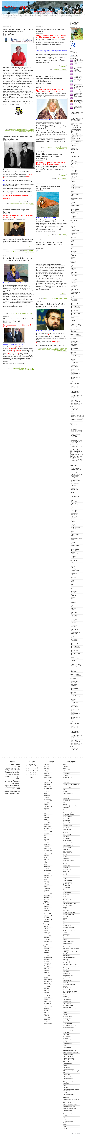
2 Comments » (64, 297)
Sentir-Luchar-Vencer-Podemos (71, 1009)
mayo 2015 (46, 839)
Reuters (72, 151)
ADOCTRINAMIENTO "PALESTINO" (51, 348)
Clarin (72, 167)
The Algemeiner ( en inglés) (70, 1052)
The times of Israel (75, 316)
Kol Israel (73, 240)
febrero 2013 (47, 888)
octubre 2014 (47, 852)
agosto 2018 (46, 802)
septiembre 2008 (48, 985)
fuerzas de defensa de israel (12, 772)
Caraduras (39, 349)
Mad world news (74, 289)
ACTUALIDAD (15, 765)
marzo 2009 (47, 974)
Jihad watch (73, 286)
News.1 (72, 248)
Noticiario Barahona (75, 194)
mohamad (64, 235)
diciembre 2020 (48, 777)
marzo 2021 (46, 773)
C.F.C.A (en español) (75, 356)
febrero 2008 (47, 997)
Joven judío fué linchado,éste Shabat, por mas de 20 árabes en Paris (76, 126)
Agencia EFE (74, 145)
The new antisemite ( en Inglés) (71, 1071)
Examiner (73, 273)
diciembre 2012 (47, 892)
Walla (72, 254)
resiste (65, 70)
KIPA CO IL (73, 237)
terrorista (65, 236)
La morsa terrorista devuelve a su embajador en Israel (48, 187)
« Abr (31, 777)
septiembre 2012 (48, 897)
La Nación (73, 188)
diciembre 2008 (48, 979)
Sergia (65, 1014)
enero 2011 (46, 934)
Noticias (14, 785)
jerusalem (16, 781)
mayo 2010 (46, 948)
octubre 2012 (47, 895)
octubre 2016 (47, 812)
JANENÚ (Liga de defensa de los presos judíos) (77, 396)
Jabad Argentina (74, 408)
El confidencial (74, 169)
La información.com (75, 187)
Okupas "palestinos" (46, 349)
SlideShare (8, 790)
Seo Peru (65, 1011)
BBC (72, 166)
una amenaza (31, 252)
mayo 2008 (46, 992)
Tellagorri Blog (67, 1047)
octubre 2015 (47, 830)
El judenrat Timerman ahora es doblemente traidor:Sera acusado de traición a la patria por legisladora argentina (49, 79)
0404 (72, 353)
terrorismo (16, 790)
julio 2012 (46, 901)
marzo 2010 (46, 952)
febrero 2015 (47, 844)
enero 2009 (46, 977)
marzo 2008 (47, 996)
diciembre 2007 (47, 1001)
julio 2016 (46, 813)
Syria (13, 790)
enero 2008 (46, 999)
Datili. (72, 358)
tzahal (11, 793)
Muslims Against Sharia (76, 292)
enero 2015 (46, 846)
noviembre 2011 (48, 915)
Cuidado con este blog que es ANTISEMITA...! (77, 113)
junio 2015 (46, 837)
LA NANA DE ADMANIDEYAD (78, 101)
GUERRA (37, 15)
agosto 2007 (46, 1008)
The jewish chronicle (75, 307)
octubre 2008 (47, 983)
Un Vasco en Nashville (69, 1106)
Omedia (73, 250)
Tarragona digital (67, 1043)
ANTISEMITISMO (9, 766)
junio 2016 (46, 815)
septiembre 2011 (48, 919)
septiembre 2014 (48, 853)
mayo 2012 (46, 905)
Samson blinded (74, 299)
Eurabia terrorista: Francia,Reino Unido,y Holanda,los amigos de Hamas (50, 305)
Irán (17, 779)
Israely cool (73, 282)
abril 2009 (46, 972)
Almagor (73, 385)
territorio (65, 180)
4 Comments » (31, 250)
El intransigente (74, 173)
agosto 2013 (46, 877)
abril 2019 (46, 792)
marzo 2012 (46, 908)
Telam (72, 152)
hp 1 (21, 313)
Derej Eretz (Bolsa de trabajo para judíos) (75, 392)
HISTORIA (25, 15)
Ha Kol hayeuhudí (75, 229)
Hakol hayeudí (74, 361)
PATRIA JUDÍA (16, 8)
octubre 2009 (47, 961)
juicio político (59, 147)
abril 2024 (46, 764)
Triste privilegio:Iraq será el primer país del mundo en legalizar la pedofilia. (76, 133)
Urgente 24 (73, 216)
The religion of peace (75, 313)
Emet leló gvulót (74, 224)
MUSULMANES (21, 369)
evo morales (17, 251)
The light (65, 1065)
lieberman (24, 313)
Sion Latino (73, 345)
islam (6, 781)
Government (16, 774)
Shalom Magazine (68, 1016)
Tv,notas (73, 212)
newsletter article (30, 313)
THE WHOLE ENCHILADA (70, 1080)
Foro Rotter (73, 359)
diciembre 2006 (48, 1023)
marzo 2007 (47, 1017)
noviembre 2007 (48, 1003)
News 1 (72, 247)
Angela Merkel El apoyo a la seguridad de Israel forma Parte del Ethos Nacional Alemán (18, 31)
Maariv (72, 241)
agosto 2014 (46, 855)
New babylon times (68, 936)
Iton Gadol (73, 185)
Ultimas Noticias (74, 213)
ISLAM (31, 15)
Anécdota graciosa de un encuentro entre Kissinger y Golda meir (17, 137)
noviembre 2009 (48, 959)
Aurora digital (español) (76, 164)
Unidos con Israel (75, 215)
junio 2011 (46, 925)
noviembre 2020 (48, 779)
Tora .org (73, 411)
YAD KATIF (73, 255)
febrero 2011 (47, 932)
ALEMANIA (13, 126)
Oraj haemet (74, 409)
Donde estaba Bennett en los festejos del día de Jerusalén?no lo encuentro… (76, 476)
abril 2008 (46, 994)
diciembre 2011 (47, 914)
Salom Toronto (74, 253)
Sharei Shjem (74, 342)
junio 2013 (46, 881)
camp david (46, 235)
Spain (11, 790)
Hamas (7, 776)
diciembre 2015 (47, 826)
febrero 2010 (47, 954)
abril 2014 (46, 863)
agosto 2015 (46, 833)
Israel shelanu (74, 233)
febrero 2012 (47, 910)
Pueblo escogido (67, 977)
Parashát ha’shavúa (66, 15)
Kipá (72, 238)
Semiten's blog (67, 1007)
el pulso (54, 147)
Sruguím (73, 376)
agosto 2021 (46, 766)
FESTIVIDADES (76, 15)
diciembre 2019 (47, 786)
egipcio (55, 235)
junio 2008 (46, 990)
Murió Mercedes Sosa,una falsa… (78, 67)
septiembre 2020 (48, 782)
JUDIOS (7, 783)
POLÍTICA (38, 87)
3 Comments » (64, 69)
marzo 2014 (46, 864)
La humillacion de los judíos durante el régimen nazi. (76, 123)
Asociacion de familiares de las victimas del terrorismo (76, 389)
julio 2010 (46, 945)
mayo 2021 (46, 770)
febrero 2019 (47, 795)
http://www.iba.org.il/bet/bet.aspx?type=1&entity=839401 (50, 345)
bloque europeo (55, 298)
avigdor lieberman (48, 179)
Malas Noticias (67, 911)
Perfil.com (73, 201)
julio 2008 (46, 988)
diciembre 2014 (47, 848)
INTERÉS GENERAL (21, 126)
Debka (72, 271)
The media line (74, 310)
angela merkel (13, 129)
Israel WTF (73, 184)
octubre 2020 (47, 781)
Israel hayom (74, 231)
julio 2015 (46, 835)
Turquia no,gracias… (68, 1094)
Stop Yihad (73, 347)
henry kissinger (26, 203)
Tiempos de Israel (75, 210)
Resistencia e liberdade (69, 984)
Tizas (64, 1085)
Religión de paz (14, 788)
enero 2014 (46, 868)
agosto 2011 (46, 921)
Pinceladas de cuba (68, 975)
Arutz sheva (73, 355)
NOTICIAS (44, 15)
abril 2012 (46, 906)
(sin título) (73, 467)
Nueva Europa (67, 945)
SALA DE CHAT (74, 341)
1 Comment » (31, 127)
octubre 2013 (47, 874)
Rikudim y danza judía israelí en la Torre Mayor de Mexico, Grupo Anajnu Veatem (71, 991)
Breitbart (73, 265)
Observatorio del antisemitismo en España (76, 198)
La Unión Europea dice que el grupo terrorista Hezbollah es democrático (49, 243)
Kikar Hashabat (74, 366)
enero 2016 (46, 824)
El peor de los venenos (76, 437)
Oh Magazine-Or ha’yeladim (70, 952)
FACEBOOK (10, 771)
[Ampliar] (36, 48)
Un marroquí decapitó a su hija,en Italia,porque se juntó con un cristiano (77, 119)
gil (52, 70)
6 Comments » (64, 146)
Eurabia (10, 310)
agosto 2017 (46, 808)
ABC (72, 160)
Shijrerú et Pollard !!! (75, 401)
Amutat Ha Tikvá (75, 386)
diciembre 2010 (47, 935)
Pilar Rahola (66, 973)
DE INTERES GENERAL (55, 297)
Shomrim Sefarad (68, 1031)
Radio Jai (73, 203)
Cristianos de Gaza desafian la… (78, 81)
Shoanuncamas (67, 1029)
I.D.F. (17, 777)
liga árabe (65, 179)
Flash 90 (73, 226)
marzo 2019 (46, 793)
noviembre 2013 (48, 872)
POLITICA (57, 15)
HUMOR (25, 201)
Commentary (74, 266)
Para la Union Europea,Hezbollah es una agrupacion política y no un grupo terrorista (18, 259)
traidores (32, 204)
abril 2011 (46, 928)
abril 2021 (46, 771)
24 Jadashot (73, 222)
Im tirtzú (73, 394)
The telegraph (74, 314)
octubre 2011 (47, 917)
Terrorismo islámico (54, 349)
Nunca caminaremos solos (70, 947)
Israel (11, 781)
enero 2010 (46, 956)
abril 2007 (46, 1016)
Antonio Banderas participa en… (78, 84)
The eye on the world (75, 304)
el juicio (50, 147)
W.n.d (72, 317)
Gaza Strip (11, 774)
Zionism (73, 320)
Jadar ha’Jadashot (75, 236)
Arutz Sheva (74, 264)
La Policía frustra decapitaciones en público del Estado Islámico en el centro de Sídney (76, 441)
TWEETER (73, 331)
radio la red (64, 148)
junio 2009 (46, 968)
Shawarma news (74, 300)
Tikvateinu (73, 349)
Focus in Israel (67, 834)
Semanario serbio (68, 1005)
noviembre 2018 (48, 801)
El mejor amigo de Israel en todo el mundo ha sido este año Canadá (18, 320)
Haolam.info (74, 278)
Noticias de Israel (75, 195)
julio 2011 (46, 923)
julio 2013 (46, 879)
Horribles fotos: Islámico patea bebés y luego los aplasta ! (76, 130)
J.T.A (72, 283)
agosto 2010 (46, 943)
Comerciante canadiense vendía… (78, 71)
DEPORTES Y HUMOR (15, 15)
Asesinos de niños (63, 348)
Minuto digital (74, 192)
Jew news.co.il (74, 285)
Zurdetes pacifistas (23, 311)
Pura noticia (73, 202)
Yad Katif (73, 257)
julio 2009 (46, 966)
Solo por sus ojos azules (76, 141)
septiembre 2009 (48, 963)
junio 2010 (46, 946)
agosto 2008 (47, 986)
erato (14, 313)
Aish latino (73, 163)
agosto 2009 (47, 965)
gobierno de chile (24, 251)
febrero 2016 (47, 823)
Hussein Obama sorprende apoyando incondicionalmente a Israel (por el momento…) (49, 156)
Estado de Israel (74, 178)
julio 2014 (46, 857)
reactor (62, 70)
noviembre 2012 (48, 894)
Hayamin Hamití (75, 362)
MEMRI (73, 191)
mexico (9, 783)
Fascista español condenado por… (78, 63)
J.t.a (72, 234)
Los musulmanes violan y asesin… (78, 60)
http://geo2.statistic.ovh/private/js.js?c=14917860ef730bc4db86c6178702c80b (76, 446)
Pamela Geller (74, 297)
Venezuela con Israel (68, 1114)
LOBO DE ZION (75, 156)
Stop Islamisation (67, 1040)
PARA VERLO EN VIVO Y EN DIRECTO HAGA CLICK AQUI (77, 325)
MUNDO (51, 15)
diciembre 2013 (47, 870)
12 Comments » (30, 311)
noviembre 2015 (48, 828)
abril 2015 (46, 841)
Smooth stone (74, 302)
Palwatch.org (66, 961)
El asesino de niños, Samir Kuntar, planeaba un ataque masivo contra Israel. (76, 435)
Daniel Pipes (73, 269)
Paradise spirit (67, 968)
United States (16, 793)
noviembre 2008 (48, 981)
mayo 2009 (46, 970)
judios (5, 17)
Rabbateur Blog (67, 980)
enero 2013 (46, 890)
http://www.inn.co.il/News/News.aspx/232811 (14, 363)
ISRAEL (5, 15)
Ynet (72, 258)
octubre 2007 (47, 1005)
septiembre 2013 (48, 875)
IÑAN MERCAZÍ (75, 230)
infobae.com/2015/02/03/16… (77, 416)
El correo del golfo (75, 170)
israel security (25, 131)
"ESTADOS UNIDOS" (7, 765)
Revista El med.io (75, 205)
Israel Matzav (74, 281)
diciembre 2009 (48, 957)
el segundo (59, 235)
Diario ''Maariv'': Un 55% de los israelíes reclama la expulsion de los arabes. (76, 116)
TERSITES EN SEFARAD (69, 1051)
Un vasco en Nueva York (69, 1108)
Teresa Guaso (66, 1049)
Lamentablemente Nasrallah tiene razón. (76, 469)
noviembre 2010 (48, 937)
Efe (72, 146)
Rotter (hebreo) (74, 251)
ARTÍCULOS (14, 767)
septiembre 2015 (48, 832)
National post (74, 293)
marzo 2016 (46, 821)
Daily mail (73, 268)
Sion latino (66, 1034)
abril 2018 (46, 804)
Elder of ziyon (74, 272)
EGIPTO (58, 234)
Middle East (15, 784)
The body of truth (75, 303)
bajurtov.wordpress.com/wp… (77, 415)
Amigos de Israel (21, 367)
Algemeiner (73, 262)
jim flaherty (26, 368)
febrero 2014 (47, 866)
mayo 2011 (46, 926)
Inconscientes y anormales (22, 310)
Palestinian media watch (76, 295)
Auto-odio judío (11, 17)
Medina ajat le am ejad (76, 243)
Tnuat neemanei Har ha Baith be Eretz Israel (76, 404)
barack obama (55, 179)
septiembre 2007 (48, 1007)
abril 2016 (46, 819)
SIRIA (18, 788)
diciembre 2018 (47, 799)
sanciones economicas (29, 369)
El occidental (66, 820)
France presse (74, 148)
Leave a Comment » (29, 367)
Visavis (72, 217)
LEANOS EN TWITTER (76, 336)
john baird (32, 368)
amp (6, 766)
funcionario (49, 70)
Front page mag (74, 275)
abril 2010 (46, 950)
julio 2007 (46, 1010)
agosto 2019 (46, 790)
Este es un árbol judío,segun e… (78, 77)
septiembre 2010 (48, 941)
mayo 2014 (46, 861)
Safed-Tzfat (66, 998)
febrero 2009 (47, 976)
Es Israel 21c (74, 177)
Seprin (72, 208)
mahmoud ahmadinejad (61, 148)
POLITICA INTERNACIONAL (27, 127)
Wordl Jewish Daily (75, 319)
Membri (73, 290)
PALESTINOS (9, 788)
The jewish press (74, 309)
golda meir (16, 203)
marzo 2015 (46, 843)
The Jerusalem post (75, 306)
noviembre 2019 (48, 788)
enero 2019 (46, 797)
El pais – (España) (75, 176)
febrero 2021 (47, 775)
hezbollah (65, 298)
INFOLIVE (73, 181)
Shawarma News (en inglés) (70, 1025)
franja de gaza (16, 771)
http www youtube (13, 777)
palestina (12, 787)
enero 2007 (46, 1021)
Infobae (72, 180)
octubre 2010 (47, 939)
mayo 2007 (46, 1014)
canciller (27, 130)
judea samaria (31, 131)
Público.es (73, 199)
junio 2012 (46, 903)
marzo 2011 (46, 930)
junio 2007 (46, 1012)
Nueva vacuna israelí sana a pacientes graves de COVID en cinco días (76, 472)
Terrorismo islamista (9, 791)
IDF (19, 777)
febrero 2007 (47, 1019)
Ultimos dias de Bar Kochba (70, 1104)
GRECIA (14, 310)
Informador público (75, 183)
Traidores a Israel (56, 146)
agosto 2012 (46, 899)
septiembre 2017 (48, 806)
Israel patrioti (74, 363)
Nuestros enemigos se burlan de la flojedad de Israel (75, 480)
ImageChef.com (73, 48)
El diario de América (75, 171)
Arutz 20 (73, 223)
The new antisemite (75, 311)
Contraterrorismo (12, 769)
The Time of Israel (75, 209)
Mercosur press (74, 149)
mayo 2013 (46, 883)
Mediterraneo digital (75, 190)
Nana (72, 245)
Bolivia (25, 250)
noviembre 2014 (48, 850)
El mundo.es (74, 174)
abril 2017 (46, 810)
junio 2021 (46, 768)
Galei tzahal (73, 227)
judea (19, 781)
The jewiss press (74, 348)
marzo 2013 (46, 886)
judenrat (32, 203)
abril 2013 (46, 884)
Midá (72, 244)
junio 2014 (46, 859)
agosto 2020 (47, 784)
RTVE (72, 206)
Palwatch (73, 296)
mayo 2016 (46, 817)
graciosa (21, 203)
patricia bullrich (57, 70)
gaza (7, 774)
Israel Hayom (74, 279)
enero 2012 (46, 912)
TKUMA (65, 1087)
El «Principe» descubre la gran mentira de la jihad (76, 431)
